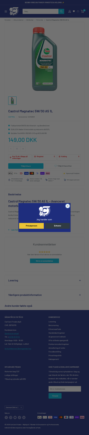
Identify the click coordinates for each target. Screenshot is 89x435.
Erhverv (57, 226)
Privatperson (31, 226)
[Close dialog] (68, 206)
